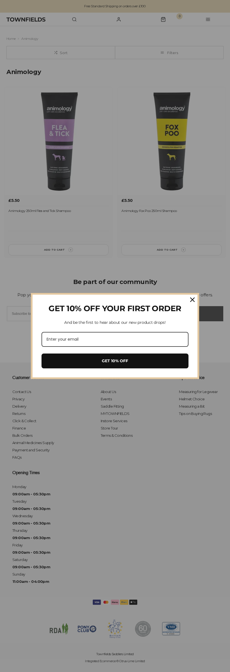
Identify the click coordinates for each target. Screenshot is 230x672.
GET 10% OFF (115, 360)
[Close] (192, 299)
